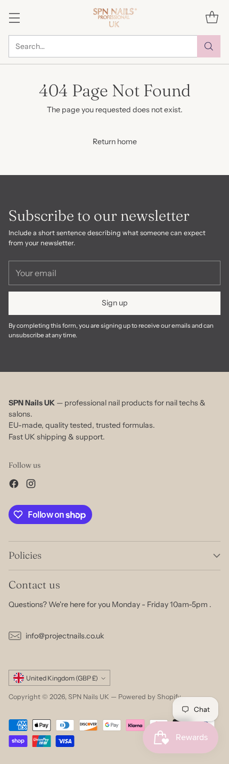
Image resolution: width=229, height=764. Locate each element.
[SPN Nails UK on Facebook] (13, 485)
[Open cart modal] (212, 17)
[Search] (208, 46)
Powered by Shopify (149, 697)
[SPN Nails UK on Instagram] (30, 485)
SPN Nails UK (88, 697)
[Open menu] (14, 17)
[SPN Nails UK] (114, 17)
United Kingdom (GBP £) (62, 678)
